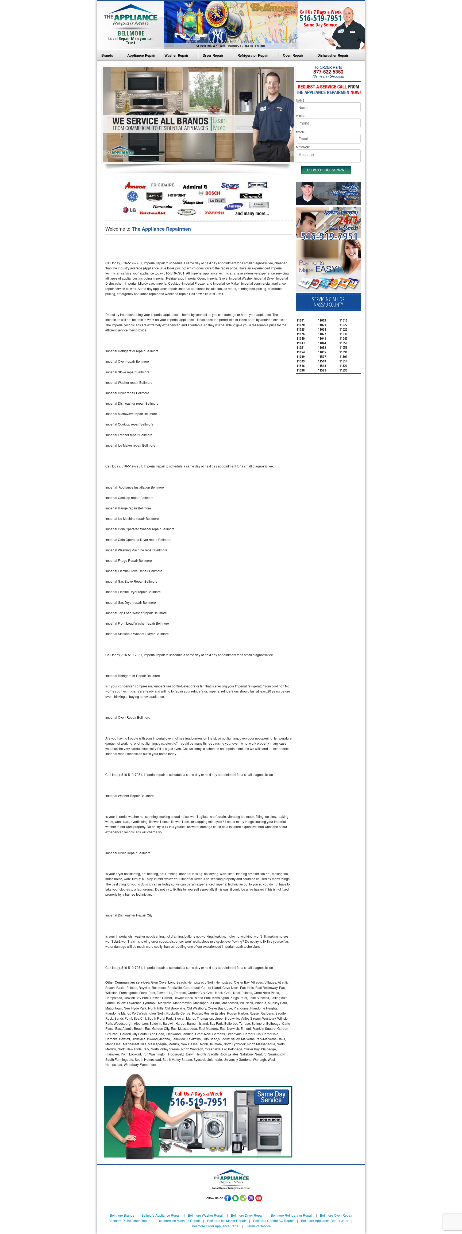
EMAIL (300, 131)
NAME (300, 100)
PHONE (301, 116)
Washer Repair (176, 55)
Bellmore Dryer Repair (247, 1215)
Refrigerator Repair (253, 55)
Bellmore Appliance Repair (161, 1215)
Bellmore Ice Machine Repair (179, 1220)
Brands (107, 55)
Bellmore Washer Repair (206, 1215)
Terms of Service (259, 1226)
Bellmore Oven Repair (336, 1215)
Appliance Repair (141, 55)
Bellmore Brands (122, 1215)
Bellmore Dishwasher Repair (130, 1220)
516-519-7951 (320, 18)
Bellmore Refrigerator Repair (292, 1215)
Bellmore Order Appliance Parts (215, 1226)
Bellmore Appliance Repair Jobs (324, 1220)
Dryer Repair (213, 55)
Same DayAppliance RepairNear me (344, 193)
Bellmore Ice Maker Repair (226, 1220)
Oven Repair (293, 55)
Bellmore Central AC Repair (273, 1220)
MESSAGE (303, 147)
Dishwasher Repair (332, 55)
